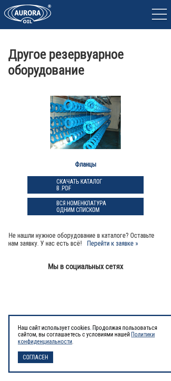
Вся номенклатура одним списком (81, 206)
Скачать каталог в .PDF (79, 185)
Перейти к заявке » (112, 243)
